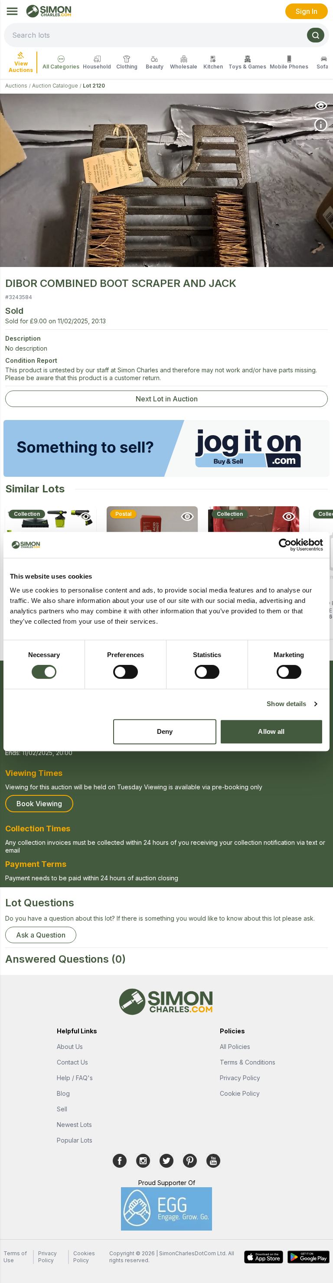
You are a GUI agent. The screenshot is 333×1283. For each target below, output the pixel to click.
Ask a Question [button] (40, 935)
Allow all (271, 731)
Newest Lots (74, 1124)
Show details (286, 703)
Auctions (16, 85)
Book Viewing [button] (39, 803)
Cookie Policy (240, 1093)
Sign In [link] (306, 11)
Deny (165, 731)
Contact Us (72, 1062)
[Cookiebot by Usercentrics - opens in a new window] (285, 544)
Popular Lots (74, 1140)
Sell (62, 1109)
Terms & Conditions (247, 1062)
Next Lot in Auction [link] (167, 398)
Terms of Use (15, 1256)
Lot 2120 (94, 85)
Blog (63, 1093)
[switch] (125, 672)
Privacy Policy (240, 1077)
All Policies (235, 1046)
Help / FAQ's (75, 1077)
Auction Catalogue (55, 85)
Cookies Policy (84, 1256)
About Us (70, 1046)
